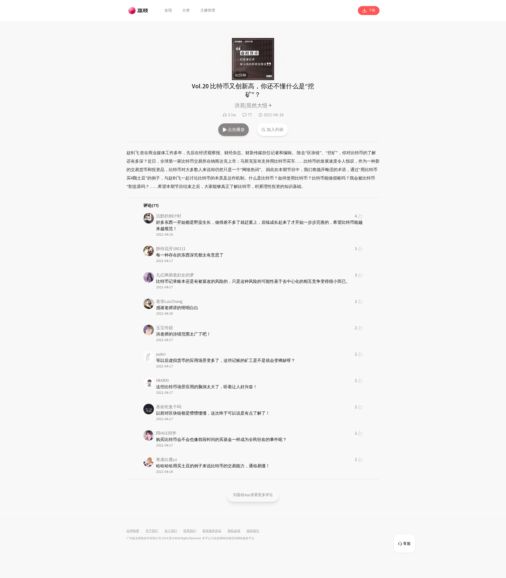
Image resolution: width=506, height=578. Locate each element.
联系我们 (189, 531)
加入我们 (170, 531)
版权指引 (253, 531)
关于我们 (151, 531)
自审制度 (132, 531)
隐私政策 (234, 531)
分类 (186, 10)
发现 (168, 10)
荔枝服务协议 (211, 531)
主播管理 (207, 10)
